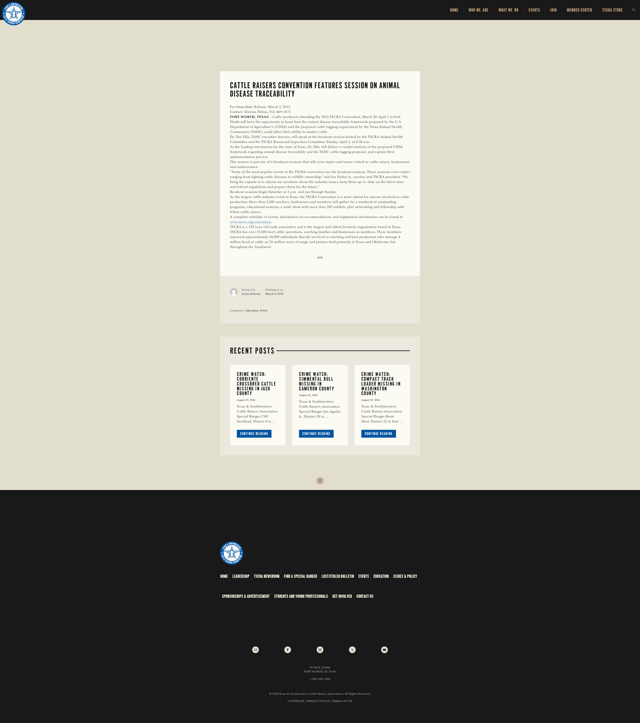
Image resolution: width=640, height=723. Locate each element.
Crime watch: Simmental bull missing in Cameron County (316, 381)
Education (252, 310)
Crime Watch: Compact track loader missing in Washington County (381, 384)
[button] (634, 10)
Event (264, 310)
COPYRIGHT (296, 701)
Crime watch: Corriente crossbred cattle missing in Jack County (256, 384)
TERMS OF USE (342, 701)
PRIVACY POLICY (318, 701)
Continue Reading (256, 434)
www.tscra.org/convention (250, 222)
